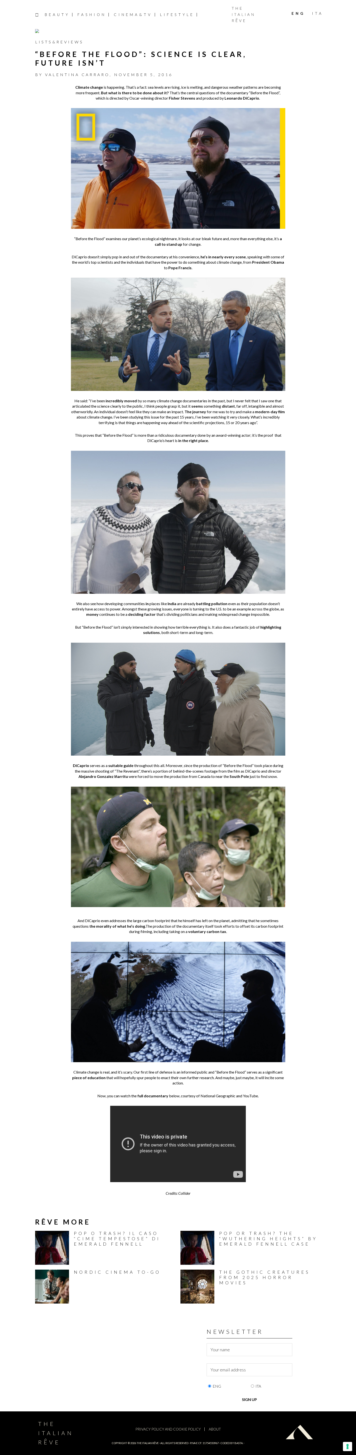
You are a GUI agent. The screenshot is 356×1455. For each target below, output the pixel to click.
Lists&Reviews (59, 42)
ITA (258, 1386)
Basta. (238, 1443)
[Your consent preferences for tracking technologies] (347, 1446)
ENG (217, 1386)
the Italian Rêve (148, 1443)
